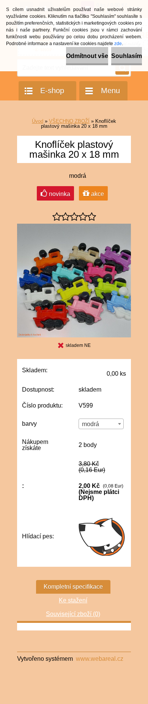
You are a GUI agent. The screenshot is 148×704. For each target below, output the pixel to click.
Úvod (37, 121)
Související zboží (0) (73, 614)
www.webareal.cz (99, 658)
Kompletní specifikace (73, 586)
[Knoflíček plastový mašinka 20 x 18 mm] (74, 226)
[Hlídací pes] (102, 536)
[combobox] (101, 424)
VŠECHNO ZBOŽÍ (69, 121)
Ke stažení (73, 600)
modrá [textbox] (90, 424)
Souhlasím (126, 56)
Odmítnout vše (87, 56)
